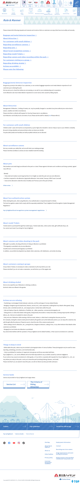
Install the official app (63, 426)
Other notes (7, 185)
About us (47, 450)
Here (50, 115)
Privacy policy (49, 457)
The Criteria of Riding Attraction (36, 384)
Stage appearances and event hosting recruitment (64, 453)
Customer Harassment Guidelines (48, 462)
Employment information (63, 442)
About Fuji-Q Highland (48, 446)
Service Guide (19, 434)
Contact (58, 446)
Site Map (47, 442)
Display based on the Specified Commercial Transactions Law (65, 458)
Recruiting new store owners (64, 449)
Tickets (5, 426)
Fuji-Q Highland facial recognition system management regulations (24, 210)
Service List (11, 384)
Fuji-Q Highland (8, 434)
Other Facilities (49, 454)
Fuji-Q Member (35, 426)
